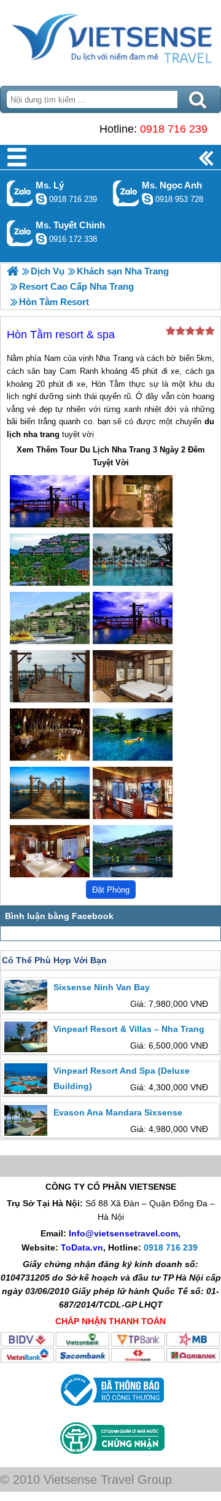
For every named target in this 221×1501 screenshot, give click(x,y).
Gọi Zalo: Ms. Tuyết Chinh (20, 233)
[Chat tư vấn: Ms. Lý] (41, 199)
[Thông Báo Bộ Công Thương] (111, 1409)
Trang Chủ (110, 40)
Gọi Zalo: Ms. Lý (20, 193)
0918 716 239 (173, 129)
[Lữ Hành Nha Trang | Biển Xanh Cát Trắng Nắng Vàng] (12, 271)
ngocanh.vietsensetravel (147, 199)
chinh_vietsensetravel (41, 239)
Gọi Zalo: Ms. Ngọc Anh (126, 193)
